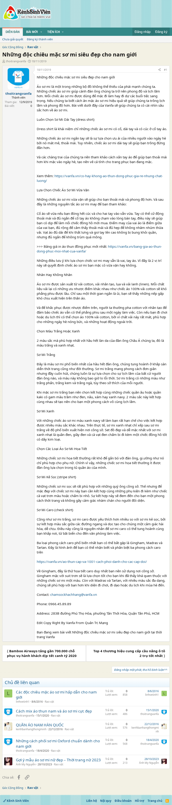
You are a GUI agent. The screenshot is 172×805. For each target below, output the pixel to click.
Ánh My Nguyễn (26, 764)
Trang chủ (155, 801)
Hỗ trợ (139, 801)
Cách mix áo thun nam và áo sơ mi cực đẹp (54, 711)
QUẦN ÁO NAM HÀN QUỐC (40, 725)
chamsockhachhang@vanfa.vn (73, 594)
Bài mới (32, 32)
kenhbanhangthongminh (31, 729)
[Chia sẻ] (159, 70)
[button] (41, 32)
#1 (165, 70)
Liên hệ (91, 801)
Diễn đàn (12, 32)
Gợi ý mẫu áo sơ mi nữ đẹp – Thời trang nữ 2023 (58, 759)
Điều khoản (123, 801)
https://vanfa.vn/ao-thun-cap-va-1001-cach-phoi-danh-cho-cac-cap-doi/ (92, 561)
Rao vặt (49, 702)
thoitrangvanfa (16, 61)
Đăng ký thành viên (40, 39)
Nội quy (105, 801)
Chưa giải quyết (12, 39)
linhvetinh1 (23, 702)
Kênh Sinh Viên (17, 801)
